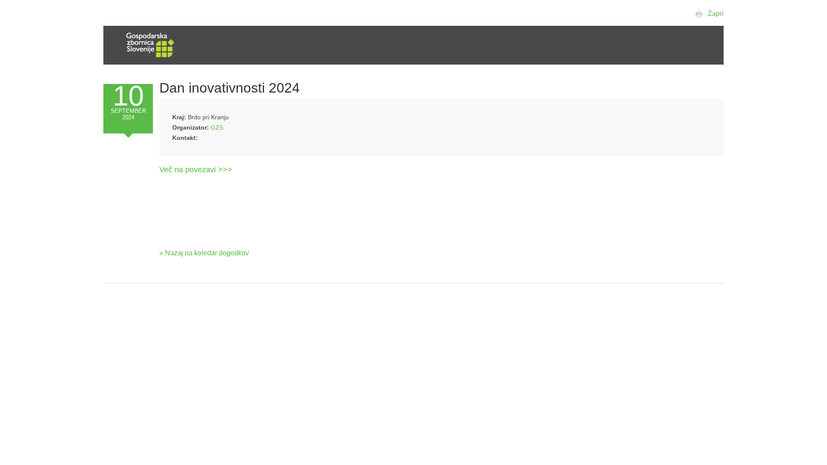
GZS (217, 127)
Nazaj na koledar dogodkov (207, 253)
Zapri (716, 13)
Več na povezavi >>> (195, 169)
